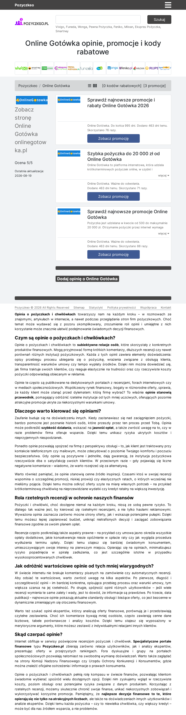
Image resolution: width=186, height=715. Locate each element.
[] (122, 85)
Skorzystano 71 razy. (133, 188)
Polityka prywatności (121, 307)
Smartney (62, 31)
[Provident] (99, 68)
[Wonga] (112, 68)
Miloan (128, 27)
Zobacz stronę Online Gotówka (26, 121)
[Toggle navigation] (168, 5)
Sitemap (79, 307)
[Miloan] (138, 68)
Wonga (82, 27)
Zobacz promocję (113, 138)
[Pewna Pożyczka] (73, 68)
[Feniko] (125, 68)
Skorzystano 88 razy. (133, 246)
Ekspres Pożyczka (147, 27)
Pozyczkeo (24, 5)
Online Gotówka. (98, 125)
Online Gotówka (56, 85)
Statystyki (96, 307)
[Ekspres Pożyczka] (60, 68)
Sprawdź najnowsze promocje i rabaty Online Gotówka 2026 (121, 102)
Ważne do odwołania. (125, 183)
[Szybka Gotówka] (47, 68)
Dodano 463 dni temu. (152, 125)
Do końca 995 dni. (123, 125)
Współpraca (148, 307)
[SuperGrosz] (164, 68)
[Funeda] (86, 68)
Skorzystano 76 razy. (102, 130)
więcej (162, 175)
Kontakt (166, 307)
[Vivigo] (21, 68)
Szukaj (159, 19)
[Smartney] (34, 68)
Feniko (118, 27)
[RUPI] (151, 68)
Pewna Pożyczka (100, 27)
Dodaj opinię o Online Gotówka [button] (87, 278)
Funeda (71, 27)
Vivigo (60, 27)
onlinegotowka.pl (30, 146)
